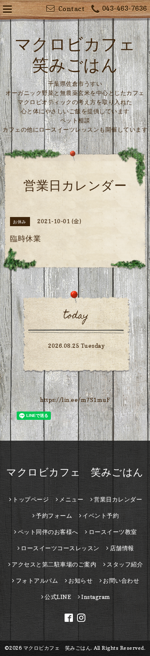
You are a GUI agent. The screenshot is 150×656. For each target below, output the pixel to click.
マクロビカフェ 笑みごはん (75, 472)
